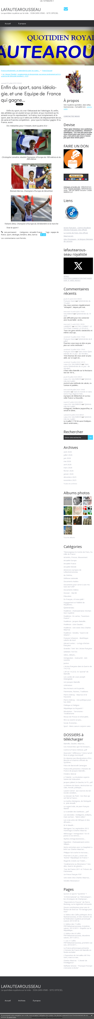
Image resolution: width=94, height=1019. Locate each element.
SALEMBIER (68, 313)
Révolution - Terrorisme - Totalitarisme (74, 712)
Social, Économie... (71, 723)
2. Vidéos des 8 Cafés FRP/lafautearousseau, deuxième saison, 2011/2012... (77, 935)
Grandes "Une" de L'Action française (78, 648)
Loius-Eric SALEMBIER (72, 364)
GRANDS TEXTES (70, 652)
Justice (66, 663)
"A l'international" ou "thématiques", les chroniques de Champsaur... (78, 898)
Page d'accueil (47, 71)
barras (34, 234)
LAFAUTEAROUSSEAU (21, 9)
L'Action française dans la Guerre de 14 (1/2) (78, 667)
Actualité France (36, 232)
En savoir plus (11, 1017)
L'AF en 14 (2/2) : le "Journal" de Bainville (76, 673)
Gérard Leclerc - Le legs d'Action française (76, 644)
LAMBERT (68, 326)
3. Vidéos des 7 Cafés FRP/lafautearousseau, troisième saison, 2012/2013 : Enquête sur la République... (77, 927)
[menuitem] (7, 23)
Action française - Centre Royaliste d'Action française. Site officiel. (77, 228)
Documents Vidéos (71, 590)
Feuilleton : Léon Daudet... (74, 624)
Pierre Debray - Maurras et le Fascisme (75, 696)
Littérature (68, 685)
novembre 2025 (70, 480)
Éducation (67, 596)
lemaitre (23, 234)
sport (9, 234)
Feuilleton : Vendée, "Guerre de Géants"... (76, 634)
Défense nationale (71, 578)
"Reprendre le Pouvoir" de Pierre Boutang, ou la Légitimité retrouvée (78, 903)
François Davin (69, 301)
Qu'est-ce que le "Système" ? (75, 894)
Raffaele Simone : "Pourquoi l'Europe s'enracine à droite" (78, 967)
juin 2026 (67, 458)
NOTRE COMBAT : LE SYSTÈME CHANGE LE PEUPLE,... (78, 327)
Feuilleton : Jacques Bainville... (75, 621)
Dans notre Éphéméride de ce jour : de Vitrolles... (78, 352)
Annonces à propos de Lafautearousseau (72, 571)
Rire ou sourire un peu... (73, 720)
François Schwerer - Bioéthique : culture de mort (76, 639)
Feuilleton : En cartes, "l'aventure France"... (76, 617)
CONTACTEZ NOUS (72, 116)
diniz (29, 234)
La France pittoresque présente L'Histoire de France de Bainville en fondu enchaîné (77, 950)
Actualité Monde (70, 567)
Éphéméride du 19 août (77, 314)
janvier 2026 (68, 474)
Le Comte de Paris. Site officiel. (76, 233)
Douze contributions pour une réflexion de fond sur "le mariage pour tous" (78, 909)
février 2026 (68, 471)
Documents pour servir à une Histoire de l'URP (77, 586)
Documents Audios (71, 581)
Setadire (67, 391)
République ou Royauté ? (73, 708)
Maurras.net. (68, 236)
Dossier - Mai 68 (70, 593)
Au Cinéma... (68, 575)
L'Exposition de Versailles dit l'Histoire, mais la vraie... (77, 956)
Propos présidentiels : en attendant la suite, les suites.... (20, 71)
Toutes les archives (70, 484)
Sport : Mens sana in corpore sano (77, 726)
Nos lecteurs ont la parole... (74, 688)
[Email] (66, 9)
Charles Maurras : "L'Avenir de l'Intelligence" (75, 961)
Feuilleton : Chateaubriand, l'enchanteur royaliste (78, 612)
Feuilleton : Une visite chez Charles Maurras (77, 629)
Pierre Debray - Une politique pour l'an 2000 (77, 701)
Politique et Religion (71, 705)
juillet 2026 (68, 455)
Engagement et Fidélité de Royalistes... (74, 603)
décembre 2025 (70, 477)
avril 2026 (67, 464)
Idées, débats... (70, 655)
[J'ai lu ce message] (92, 1015)
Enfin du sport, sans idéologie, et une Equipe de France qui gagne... (31, 93)
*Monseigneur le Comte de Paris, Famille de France (78, 553)
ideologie (15, 234)
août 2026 (68, 452)
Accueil (8, 23)
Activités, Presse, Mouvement (75, 557)
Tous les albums (69, 537)
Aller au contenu (7, 3)
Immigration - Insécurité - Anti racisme (75, 659)
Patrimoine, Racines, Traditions (76, 691)
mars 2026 (68, 468)
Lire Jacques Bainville (72, 682)
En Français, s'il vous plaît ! (74, 599)
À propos (22, 23)
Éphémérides (69, 608)
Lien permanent (10, 232)
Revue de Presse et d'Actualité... (76, 717)
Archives (21, 1000)
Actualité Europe (70, 560)
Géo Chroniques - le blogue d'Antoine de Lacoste (78, 240)
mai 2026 (67, 461)
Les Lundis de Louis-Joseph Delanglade (74, 678)
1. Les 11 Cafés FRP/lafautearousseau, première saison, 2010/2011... (78, 943)
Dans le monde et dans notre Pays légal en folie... (78, 392)
